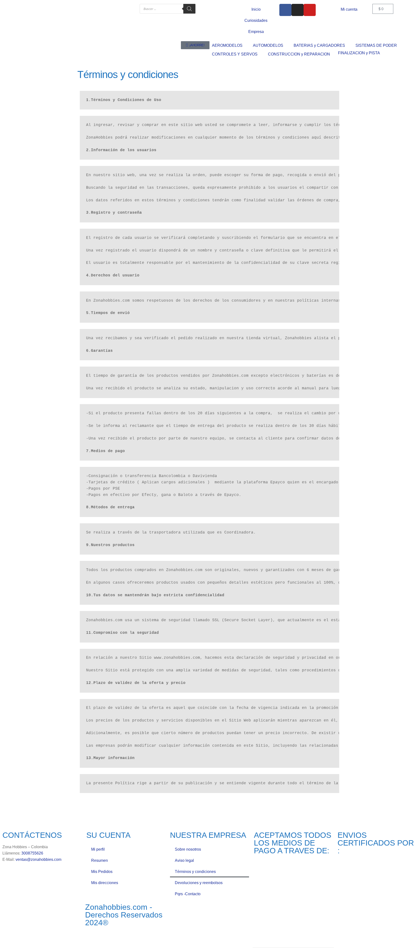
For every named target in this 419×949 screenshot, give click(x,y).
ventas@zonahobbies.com (38, 859)
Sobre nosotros (188, 849)
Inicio (256, 9)
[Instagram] (297, 10)
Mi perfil (98, 849)
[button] (230, 45)
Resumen (99, 860)
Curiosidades (255, 20)
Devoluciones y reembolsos (199, 883)
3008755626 (32, 853)
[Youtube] (310, 10)
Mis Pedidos (102, 872)
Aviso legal (184, 860)
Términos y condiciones (195, 872)
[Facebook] (285, 10)
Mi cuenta (349, 9)
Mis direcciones (104, 883)
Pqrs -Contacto (188, 894)
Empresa (256, 32)
